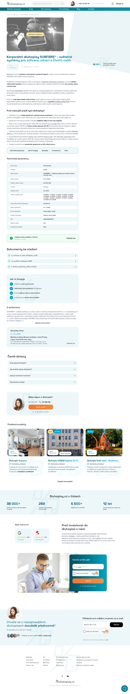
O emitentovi (56, 150)
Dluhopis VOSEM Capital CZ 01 (63, 460)
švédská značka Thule (62, 101)
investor (98, 538)
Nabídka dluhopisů (14, 9)
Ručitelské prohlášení (19, 464)
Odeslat (88, 581)
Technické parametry (17, 150)
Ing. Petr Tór (30, 141)
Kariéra (45, 665)
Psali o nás (30, 665)
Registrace (60, 665)
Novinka (57, 431)
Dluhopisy (16, 14)
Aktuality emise (17, 330)
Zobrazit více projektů (65, 481)
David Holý (67, 137)
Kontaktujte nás (62, 657)
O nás (31, 9)
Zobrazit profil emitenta (42, 323)
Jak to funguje (33, 150)
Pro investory (46, 9)
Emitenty (72, 536)
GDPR (106, 640)
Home (8, 14)
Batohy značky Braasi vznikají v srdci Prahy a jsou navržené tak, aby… (28, 338)
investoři (30, 137)
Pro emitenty (64, 9)
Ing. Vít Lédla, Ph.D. (54, 124)
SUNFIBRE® (19, 91)
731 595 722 (46, 402)
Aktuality (45, 150)
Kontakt (91, 9)
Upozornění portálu (83, 657)
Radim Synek (48, 137)
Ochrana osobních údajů (85, 665)
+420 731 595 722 (84, 3)
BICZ (12, 139)
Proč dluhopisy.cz (32, 662)
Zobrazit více (71, 238)
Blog (78, 9)
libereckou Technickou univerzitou (53, 82)
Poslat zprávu (41, 407)
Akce (50, 431)
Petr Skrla (60, 137)
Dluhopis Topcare (18, 460)
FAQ (66, 150)
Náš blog (46, 662)
